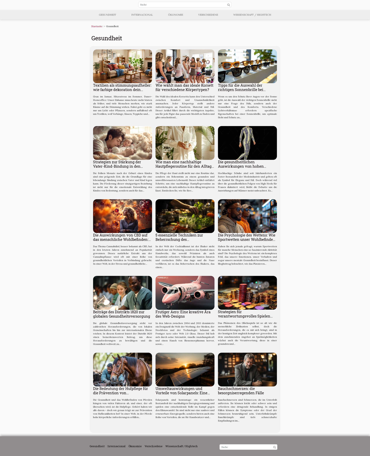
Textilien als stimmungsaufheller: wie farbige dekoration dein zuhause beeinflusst (122, 89)
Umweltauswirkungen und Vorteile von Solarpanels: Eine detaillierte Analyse (181, 393)
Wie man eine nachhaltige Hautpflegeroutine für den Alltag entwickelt (184, 166)
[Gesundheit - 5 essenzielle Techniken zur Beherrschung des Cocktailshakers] (185, 215)
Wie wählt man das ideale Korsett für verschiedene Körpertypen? (184, 87)
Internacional (142, 14)
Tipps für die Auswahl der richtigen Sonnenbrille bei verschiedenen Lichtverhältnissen (240, 92)
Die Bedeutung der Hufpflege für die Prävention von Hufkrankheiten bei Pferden (120, 393)
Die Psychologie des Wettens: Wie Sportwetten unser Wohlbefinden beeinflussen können (246, 239)
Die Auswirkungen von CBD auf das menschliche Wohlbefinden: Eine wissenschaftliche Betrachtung (120, 242)
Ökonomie (175, 14)
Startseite (96, 26)
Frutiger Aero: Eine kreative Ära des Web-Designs (183, 314)
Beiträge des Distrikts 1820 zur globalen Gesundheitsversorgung (121, 314)
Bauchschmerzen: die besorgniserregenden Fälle (241, 390)
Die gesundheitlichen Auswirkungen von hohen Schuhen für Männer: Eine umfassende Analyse (241, 168)
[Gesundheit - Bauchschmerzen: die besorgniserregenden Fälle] (247, 369)
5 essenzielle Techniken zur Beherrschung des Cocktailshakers (179, 239)
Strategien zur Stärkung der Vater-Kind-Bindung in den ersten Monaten (117, 166)
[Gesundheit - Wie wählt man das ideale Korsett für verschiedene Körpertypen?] (185, 66)
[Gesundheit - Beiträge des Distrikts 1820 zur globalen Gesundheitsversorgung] (122, 292)
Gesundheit (107, 14)
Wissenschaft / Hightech (252, 14)
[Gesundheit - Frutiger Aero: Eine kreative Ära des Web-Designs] (185, 292)
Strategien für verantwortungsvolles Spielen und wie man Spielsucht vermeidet (244, 318)
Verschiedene (208, 14)
